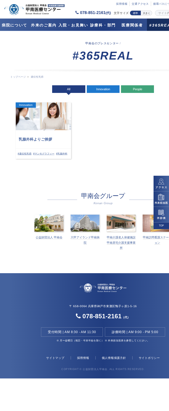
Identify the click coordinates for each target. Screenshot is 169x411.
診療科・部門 (103, 25)
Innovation (103, 89)
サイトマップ (55, 357)
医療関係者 (132, 25)
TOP (161, 225)
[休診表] (161, 214)
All (68, 89)
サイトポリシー (149, 357)
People (137, 89)
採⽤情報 (121, 3)
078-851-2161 (95, 12)
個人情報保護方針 (114, 357)
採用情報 (83, 357)
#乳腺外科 (61, 153)
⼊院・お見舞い (73, 25)
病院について (14, 25)
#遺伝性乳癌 (25, 153)
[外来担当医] (161, 199)
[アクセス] (161, 183)
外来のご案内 (44, 25)
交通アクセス (140, 3)
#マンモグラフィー (43, 153)
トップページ (18, 77)
